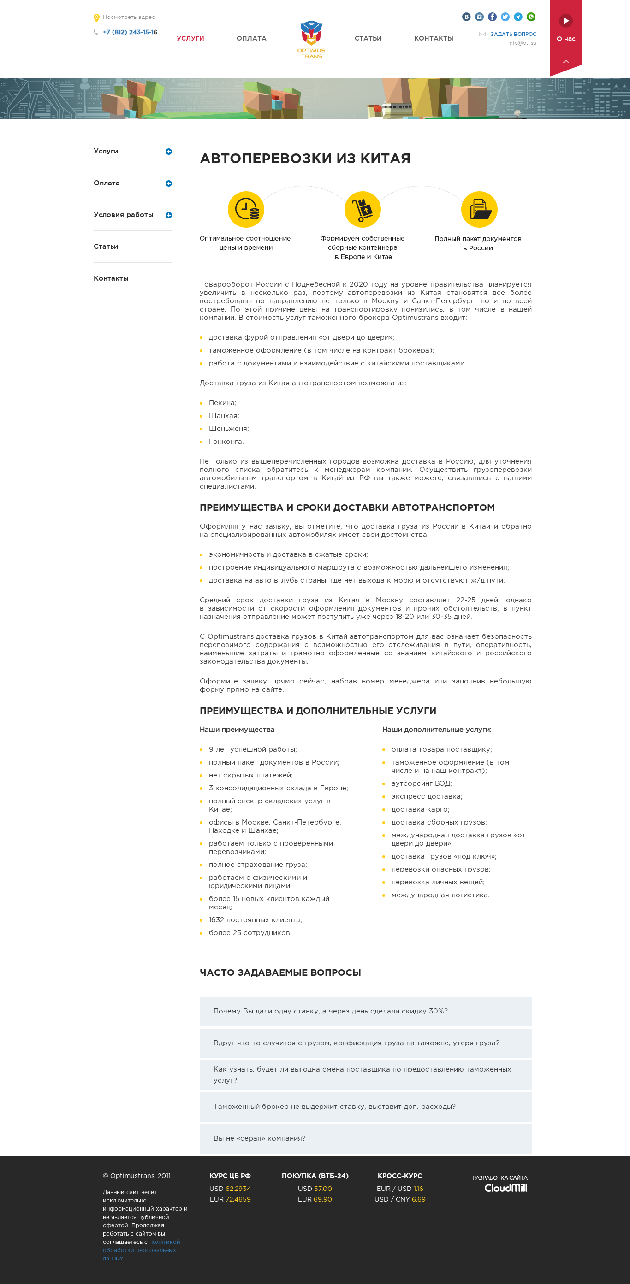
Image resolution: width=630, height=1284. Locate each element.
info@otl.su (522, 43)
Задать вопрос (513, 34)
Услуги (190, 38)
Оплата (252, 38)
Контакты (433, 38)
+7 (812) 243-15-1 (128, 32)
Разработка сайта (499, 1178)
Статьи (368, 38)
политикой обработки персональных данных (141, 1250)
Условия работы (124, 214)
